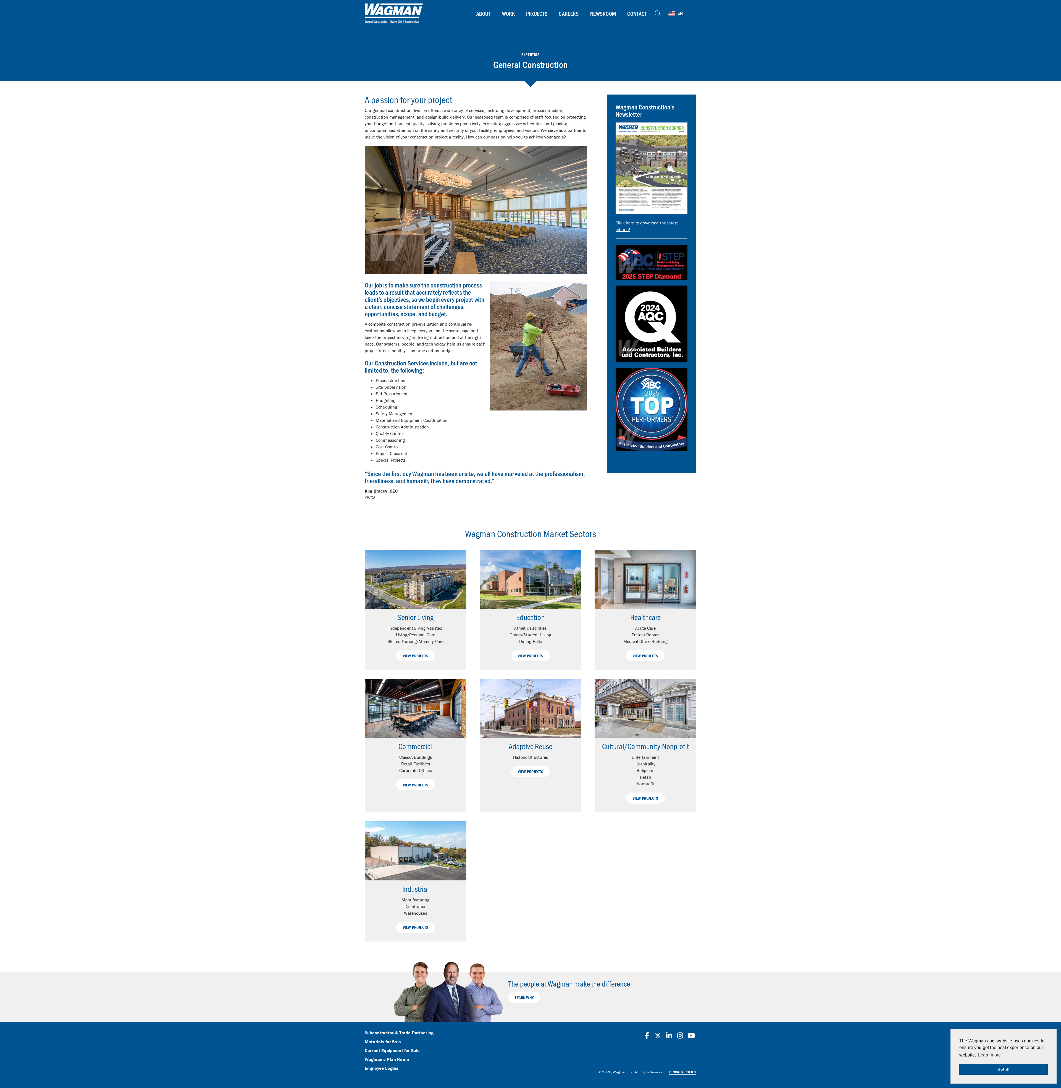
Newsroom (603, 13)
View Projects (415, 655)
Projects (536, 13)
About (483, 13)
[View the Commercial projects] (415, 708)
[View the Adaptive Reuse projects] (530, 708)
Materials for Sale (383, 1041)
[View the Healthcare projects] (645, 579)
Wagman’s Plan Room (387, 1059)
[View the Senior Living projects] (415, 579)
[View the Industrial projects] (415, 850)
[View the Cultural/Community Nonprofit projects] (645, 708)
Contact (637, 13)
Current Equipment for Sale (392, 1050)
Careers (569, 13)
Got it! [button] (1003, 1069)
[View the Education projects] (530, 579)
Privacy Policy (682, 1072)
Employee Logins (381, 1068)
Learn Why (524, 997)
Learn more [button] (989, 1055)
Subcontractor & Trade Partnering (399, 1033)
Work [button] (508, 13)
